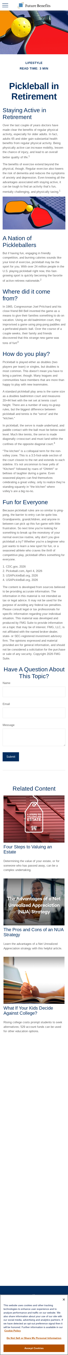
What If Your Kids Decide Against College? (28, 1011)
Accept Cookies (34, 1348)
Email (6, 704)
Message (8, 725)
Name (6, 683)
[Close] (64, 1299)
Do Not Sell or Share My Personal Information (34, 1338)
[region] (34, 1325)
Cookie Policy (12, 1330)
